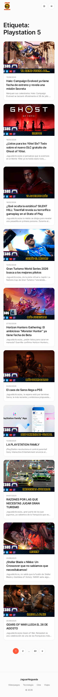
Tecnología (28, 685)
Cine (39, 685)
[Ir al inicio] (7, 6)
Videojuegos (14, 685)
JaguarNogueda (29, 679)
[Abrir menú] (51, 6)
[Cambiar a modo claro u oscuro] (44, 6)
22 (35, 651)
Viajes (47, 685)
